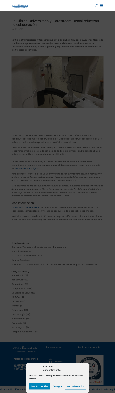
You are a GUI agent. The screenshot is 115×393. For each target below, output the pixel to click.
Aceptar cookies (39, 386)
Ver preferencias (75, 386)
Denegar (57, 386)
